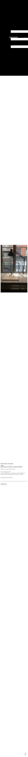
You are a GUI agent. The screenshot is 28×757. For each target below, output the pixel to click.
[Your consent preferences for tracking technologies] (25, 754)
